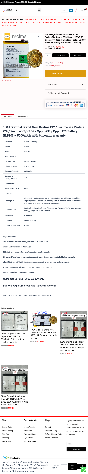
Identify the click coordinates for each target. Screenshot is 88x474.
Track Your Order (30, 441)
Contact (48, 427)
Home (5, 19)
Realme (58, 66)
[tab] (65, 74)
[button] (39, 10)
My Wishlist (28, 438)
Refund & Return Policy (53, 434)
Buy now (77, 55)
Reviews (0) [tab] (22, 116)
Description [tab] (8, 116)
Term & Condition (51, 438)
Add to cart (60, 55)
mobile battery (16, 19)
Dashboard (28, 431)
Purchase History (30, 434)
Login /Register (29, 427)
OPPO (52, 66)
